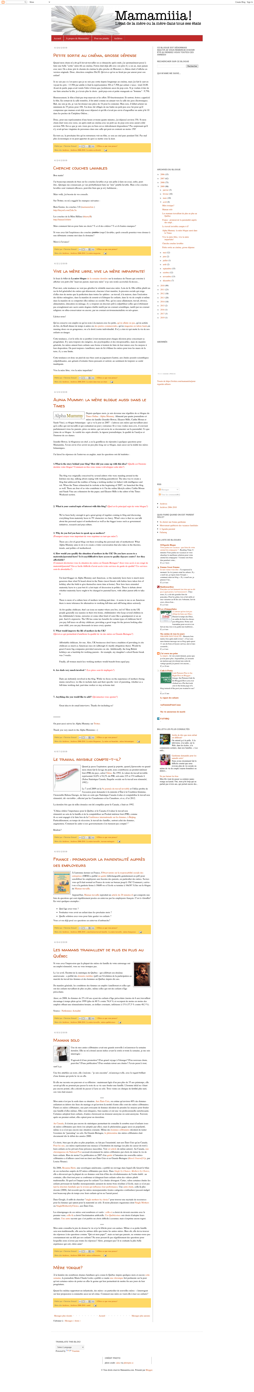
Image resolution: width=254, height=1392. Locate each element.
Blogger (149, 1369)
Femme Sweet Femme (169, 567)
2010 (162, 285)
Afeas (109, 772)
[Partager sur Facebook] (89, 146)
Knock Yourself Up (137, 1158)
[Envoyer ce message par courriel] (80, 146)
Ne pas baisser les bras (169, 776)
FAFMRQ (164, 718)
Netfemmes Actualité (71, 1010)
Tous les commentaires (170, 494)
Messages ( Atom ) (72, 1320)
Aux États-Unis (103, 1101)
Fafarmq (163, 532)
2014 (162, 301)
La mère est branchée (110, 741)
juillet (165, 260)
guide (109, 1155)
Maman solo (66, 1040)
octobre (166, 272)
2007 (162, 178)
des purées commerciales (106, 325)
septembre (167, 268)
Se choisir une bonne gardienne (173, 521)
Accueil (57, 38)
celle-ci (109, 1212)
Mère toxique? (67, 1267)
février (166, 193)
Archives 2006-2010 (78, 150)
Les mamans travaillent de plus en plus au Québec (179, 214)
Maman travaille (82, 888)
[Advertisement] (166, 434)
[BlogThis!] (83, 146)
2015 (162, 305)
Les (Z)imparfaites (168, 609)
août (165, 264)
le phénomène (111, 1132)
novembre (167, 276)
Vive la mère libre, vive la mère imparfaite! (99, 271)
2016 (162, 309)
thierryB (87, 216)
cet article (112, 1148)
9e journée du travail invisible (115, 788)
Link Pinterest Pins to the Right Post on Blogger (182, 674)
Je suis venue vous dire (169, 569)
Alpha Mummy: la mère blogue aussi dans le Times (179, 231)
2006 (162, 174)
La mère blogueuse (94, 741)
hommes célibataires (120, 1129)
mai (165, 252)
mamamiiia (165, 373)
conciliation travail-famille (97, 932)
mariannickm (87, 206)
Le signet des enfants (169, 697)
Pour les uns (59, 1145)
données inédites (85, 975)
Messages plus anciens (141, 1315)
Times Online (92, 416)
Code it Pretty (166, 670)
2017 (162, 313)
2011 (162, 289)
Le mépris (164, 655)
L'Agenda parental (167, 529)
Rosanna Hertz (69, 1167)
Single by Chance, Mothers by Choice (131, 1170)
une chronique (116, 1277)
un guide (102, 875)
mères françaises (129, 932)
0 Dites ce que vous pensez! (107, 146)
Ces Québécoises (113, 1215)
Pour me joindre (101, 38)
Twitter (96, 723)
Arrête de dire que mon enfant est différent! (184, 736)
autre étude (128, 1186)
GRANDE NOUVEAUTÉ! (171, 636)
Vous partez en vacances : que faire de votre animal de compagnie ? (177, 548)
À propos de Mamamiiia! (77, 38)
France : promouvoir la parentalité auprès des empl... (179, 221)
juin (165, 256)
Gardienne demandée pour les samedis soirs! (184, 756)
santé (89, 1305)
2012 (162, 293)
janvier (166, 189)
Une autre (65, 1218)
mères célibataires (94, 1255)
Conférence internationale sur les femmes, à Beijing (112, 817)
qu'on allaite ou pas (126, 322)
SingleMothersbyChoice (67, 1205)
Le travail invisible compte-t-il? (87, 759)
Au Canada (58, 1123)
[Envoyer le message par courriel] (105, 150)
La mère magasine (94, 253)
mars (165, 198)
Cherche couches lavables (80, 168)
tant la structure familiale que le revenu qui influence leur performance (85, 1186)
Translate (76, 1351)
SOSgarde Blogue (168, 544)
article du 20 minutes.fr (122, 894)
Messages (165, 489)
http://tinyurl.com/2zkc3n (65, 210)
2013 (162, 297)
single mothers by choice (97, 1199)
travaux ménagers (108, 841)
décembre (167, 280)
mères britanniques (127, 741)
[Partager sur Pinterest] (93, 146)
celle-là (70, 1215)
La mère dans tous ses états (97, 381)
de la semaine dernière (97, 278)
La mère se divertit (94, 150)
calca (118, 1362)
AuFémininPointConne (170, 704)
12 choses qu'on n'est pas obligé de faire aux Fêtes (182, 612)
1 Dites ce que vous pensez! (107, 1018)
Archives (118, 38)
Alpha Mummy (107, 416)
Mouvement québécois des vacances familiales (179, 525)
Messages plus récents (63, 1315)
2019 (162, 317)
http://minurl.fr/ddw (62, 219)
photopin (127, 1362)
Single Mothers (142, 1202)
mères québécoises (108, 1022)
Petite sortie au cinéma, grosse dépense (95, 55)
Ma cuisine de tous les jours (172, 633)
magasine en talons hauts (135, 325)
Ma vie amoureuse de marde (172, 711)
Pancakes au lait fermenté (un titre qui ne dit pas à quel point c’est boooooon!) (177, 590)
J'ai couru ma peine (169, 653)
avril (165, 202)
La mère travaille (93, 841)
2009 (162, 186)
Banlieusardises (167, 586)
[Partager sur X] (86, 146)
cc (132, 1362)
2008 (162, 182)
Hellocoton (173, 373)
